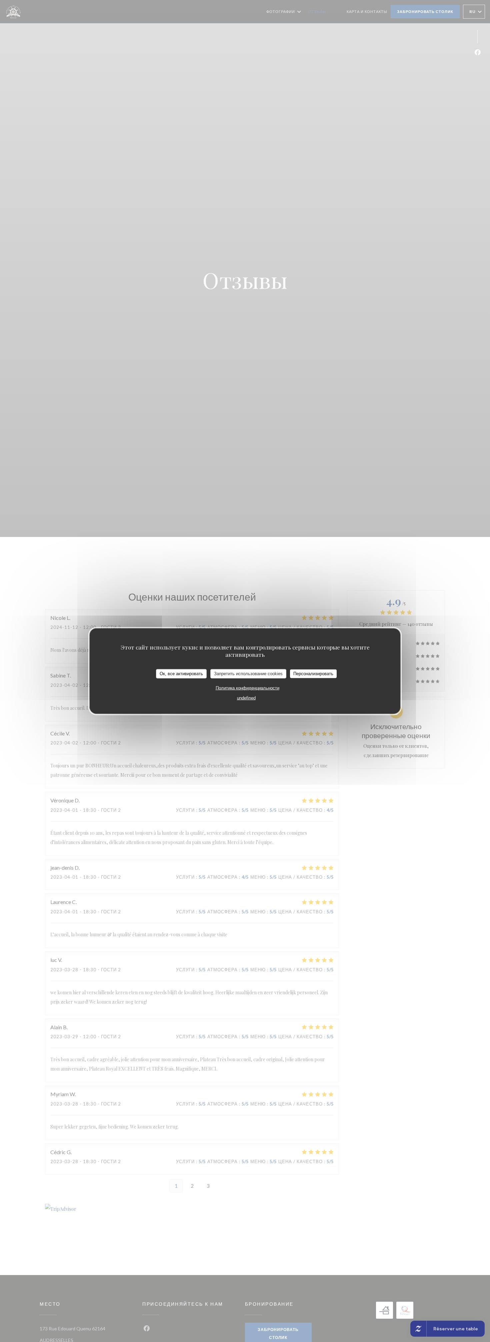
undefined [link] (246, 697)
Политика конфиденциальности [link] (247, 687)
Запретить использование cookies (248, 673)
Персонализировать (313, 673)
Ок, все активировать (181, 673)
